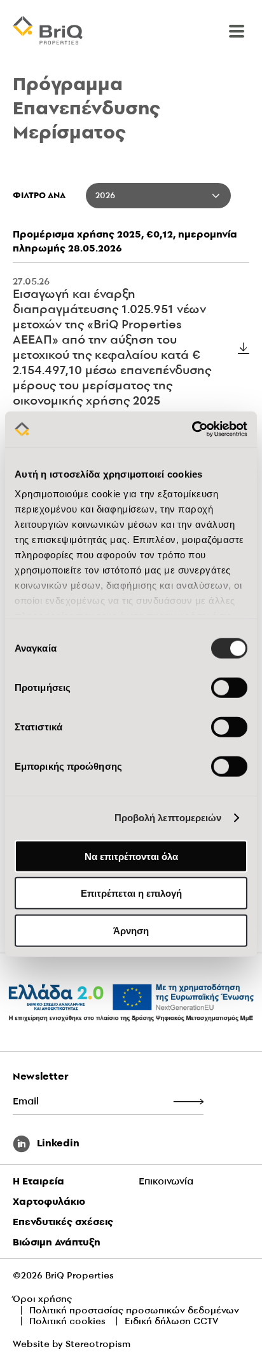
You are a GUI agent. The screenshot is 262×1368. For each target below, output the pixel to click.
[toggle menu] (236, 31)
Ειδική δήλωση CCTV (171, 1321)
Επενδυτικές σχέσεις (63, 1221)
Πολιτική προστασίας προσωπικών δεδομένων (134, 1310)
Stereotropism (98, 1344)
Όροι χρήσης (42, 1299)
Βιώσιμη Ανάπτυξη (56, 1242)
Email (26, 1101)
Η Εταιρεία (38, 1181)
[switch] (229, 687)
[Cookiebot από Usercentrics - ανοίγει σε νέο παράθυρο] (191, 429)
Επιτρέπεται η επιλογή (131, 893)
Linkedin (56, 1143)
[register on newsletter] (188, 1102)
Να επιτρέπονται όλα (131, 855)
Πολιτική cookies (67, 1321)
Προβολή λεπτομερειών (168, 817)
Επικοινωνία (166, 1181)
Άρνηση (131, 930)
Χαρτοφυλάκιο (49, 1201)
